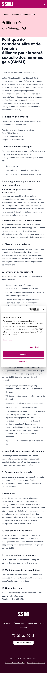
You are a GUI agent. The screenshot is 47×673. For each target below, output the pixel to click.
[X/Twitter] (28, 635)
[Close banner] (43, 309)
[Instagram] (13, 635)
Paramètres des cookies (36, 663)
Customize (22, 362)
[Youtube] (23, 635)
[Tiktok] (33, 635)
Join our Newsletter (23, 643)
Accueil (7, 14)
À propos (6, 623)
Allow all (23, 354)
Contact (23, 627)
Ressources (19, 623)
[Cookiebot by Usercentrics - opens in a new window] (29, 309)
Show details (35, 347)
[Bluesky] (18, 635)
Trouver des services (35, 623)
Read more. (7, 340)
